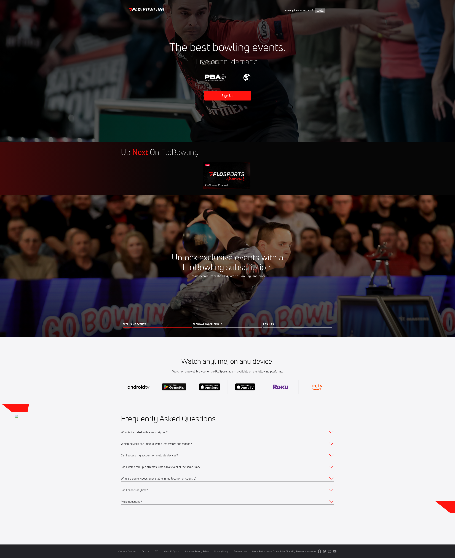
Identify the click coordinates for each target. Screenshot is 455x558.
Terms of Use (240, 551)
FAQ (156, 551)
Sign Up (227, 95)
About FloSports (172, 551)
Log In (320, 10)
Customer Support (127, 551)
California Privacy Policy (197, 551)
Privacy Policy (221, 551)
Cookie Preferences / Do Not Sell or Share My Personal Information (284, 551)
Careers (145, 551)
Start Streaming (226, 179)
